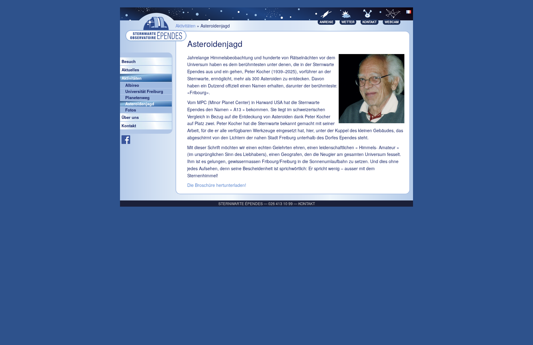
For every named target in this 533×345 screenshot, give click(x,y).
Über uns (130, 117)
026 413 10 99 (280, 203)
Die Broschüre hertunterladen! (216, 185)
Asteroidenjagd (139, 104)
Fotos (130, 110)
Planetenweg (137, 97)
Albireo (132, 85)
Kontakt (129, 125)
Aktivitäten (132, 78)
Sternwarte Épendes (240, 203)
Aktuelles (130, 70)
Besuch (129, 61)
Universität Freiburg (144, 91)
